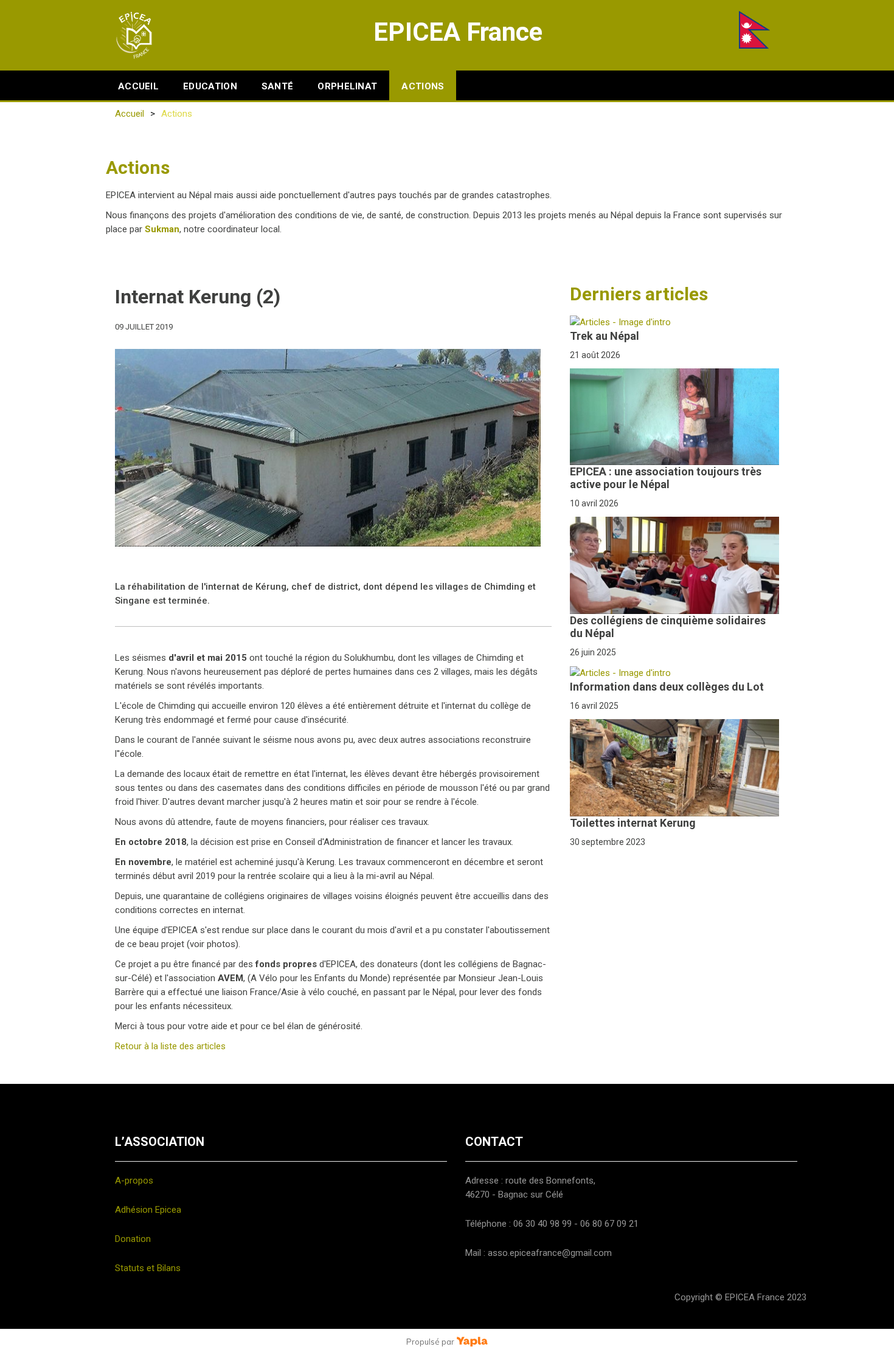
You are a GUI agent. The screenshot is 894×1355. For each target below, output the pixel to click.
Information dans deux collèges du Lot (667, 686)
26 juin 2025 (593, 652)
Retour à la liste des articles (170, 1046)
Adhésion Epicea (148, 1209)
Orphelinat (347, 86)
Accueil (138, 86)
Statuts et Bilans (148, 1268)
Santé (278, 86)
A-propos (134, 1180)
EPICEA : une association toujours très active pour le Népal (665, 478)
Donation (133, 1238)
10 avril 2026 (594, 503)
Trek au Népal (604, 335)
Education (210, 86)
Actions (422, 86)
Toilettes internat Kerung (633, 822)
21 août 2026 (595, 355)
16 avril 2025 (594, 706)
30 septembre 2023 (607, 842)
